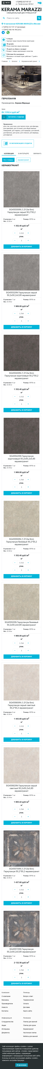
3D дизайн (10, 44)
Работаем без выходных (15, 54)
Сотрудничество (7, 1022)
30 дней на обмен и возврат (16, 49)
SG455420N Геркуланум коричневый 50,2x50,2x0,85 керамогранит (21, 459)
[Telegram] (3, 32)
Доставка (26, 1007)
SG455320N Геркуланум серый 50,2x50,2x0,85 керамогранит (21, 293)
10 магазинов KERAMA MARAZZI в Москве (21, 24)
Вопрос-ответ (28, 996)
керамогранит (23, 160)
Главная (5, 61)
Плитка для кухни (29, 1025)
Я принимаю (21, 1065)
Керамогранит (28, 1029)
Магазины (5, 1000)
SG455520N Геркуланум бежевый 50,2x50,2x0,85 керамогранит (21, 623)
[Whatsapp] (8, 32)
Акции (4, 1025)
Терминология (28, 1000)
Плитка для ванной (30, 1022)
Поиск (39, 18)
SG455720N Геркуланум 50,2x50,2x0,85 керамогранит (21, 950)
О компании (6, 996)
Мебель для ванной (30, 1036)
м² (21, 229)
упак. (21, 236)
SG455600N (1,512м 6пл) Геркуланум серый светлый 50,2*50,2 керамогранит (21, 705)
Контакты (5, 1011)
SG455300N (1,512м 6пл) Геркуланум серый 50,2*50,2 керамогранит (21, 212)
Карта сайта (27, 1011)
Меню (8, 3)
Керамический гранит (29, 61)
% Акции (10, 39)
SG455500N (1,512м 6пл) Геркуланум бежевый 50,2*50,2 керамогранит (21, 542)
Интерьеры (6, 1029)
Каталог (14, 61)
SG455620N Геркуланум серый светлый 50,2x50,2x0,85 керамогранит (21, 788)
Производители (7, 1003)
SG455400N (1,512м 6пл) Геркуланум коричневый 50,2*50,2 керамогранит (21, 376)
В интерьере (23, 153)
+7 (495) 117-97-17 (23, 2)
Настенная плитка (29, 1033)
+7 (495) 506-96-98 (9, 29)
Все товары (8, 160)
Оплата (26, 1003)
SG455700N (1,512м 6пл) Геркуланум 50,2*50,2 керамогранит (21, 870)
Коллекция (9, 153)
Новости (5, 1007)
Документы (6, 1033)
